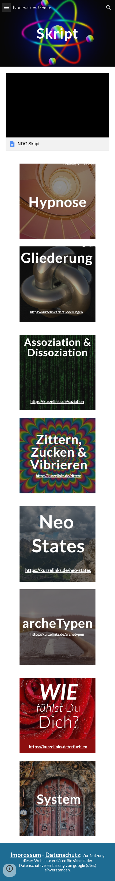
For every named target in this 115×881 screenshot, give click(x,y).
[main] (58, 33)
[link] (58, 112)
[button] (6, 7)
